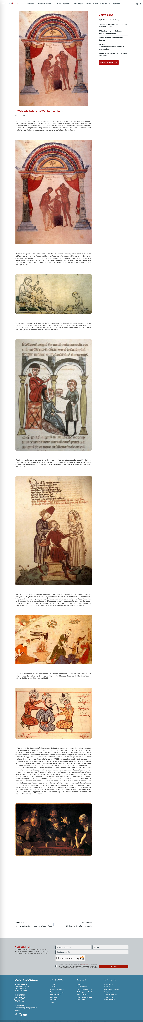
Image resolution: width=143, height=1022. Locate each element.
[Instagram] (137, 3)
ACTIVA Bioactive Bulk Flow (109, 20)
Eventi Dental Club (83, 994)
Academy (53, 1000)
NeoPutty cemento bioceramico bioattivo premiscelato (111, 46)
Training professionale (85, 992)
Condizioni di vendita (111, 989)
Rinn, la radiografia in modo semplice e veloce (33, 924)
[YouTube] (140, 3)
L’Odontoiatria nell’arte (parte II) (79, 924)
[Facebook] (133, 3)
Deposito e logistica (57, 992)
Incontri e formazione (84, 989)
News (95, 4)
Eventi (88, 4)
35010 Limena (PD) (21, 988)
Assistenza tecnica (110, 994)
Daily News (81, 1000)
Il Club (58, 4)
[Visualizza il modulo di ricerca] (130, 4)
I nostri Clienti (82, 987)
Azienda (53, 984)
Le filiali (52, 987)
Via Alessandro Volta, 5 (22, 986)
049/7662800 (22, 990)
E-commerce (105, 4)
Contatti (107, 987)
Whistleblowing (109, 1000)
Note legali (108, 992)
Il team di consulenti (57, 989)
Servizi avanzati (55, 994)
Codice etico (108, 997)
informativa (84, 965)
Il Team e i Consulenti (84, 997)
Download (79, 4)
